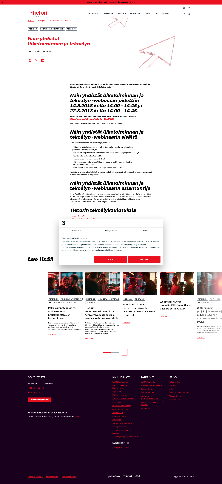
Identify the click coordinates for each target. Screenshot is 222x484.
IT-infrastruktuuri (119, 395)
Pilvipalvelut (117, 413)
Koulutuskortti (147, 389)
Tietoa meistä (174, 382)
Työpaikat (173, 385)
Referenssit (145, 408)
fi (187, 7)
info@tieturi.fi (34, 392)
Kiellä (110, 259)
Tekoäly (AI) (117, 420)
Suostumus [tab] (76, 231)
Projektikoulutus (119, 416)
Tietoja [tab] (145, 231)
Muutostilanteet (147, 392)
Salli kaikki (144, 259)
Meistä (147, 14)
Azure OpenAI (78, 216)
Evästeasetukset (69, 477)
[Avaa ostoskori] (189, 13)
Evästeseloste (52, 477)
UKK (171, 389)
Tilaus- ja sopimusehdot (179, 392)
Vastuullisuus (174, 399)
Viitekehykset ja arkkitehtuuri (125, 437)
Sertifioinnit (108, 14)
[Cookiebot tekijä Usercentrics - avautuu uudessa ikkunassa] (150, 223)
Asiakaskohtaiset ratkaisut (152, 385)
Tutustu (132, 2)
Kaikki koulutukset (120, 382)
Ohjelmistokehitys (120, 409)
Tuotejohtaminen (119, 427)
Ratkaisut (121, 14)
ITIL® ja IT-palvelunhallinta (123, 399)
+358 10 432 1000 (36, 388)
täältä (77, 417)
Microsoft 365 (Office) (121, 406)
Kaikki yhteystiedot (40, 399)
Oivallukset (135, 14)
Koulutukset (93, 14)
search (184, 13)
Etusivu (31, 21)
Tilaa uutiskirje (175, 396)
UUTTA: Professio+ (162, 14)
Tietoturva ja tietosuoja (122, 423)
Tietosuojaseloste (35, 477)
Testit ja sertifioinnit (120, 447)
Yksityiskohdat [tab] (111, 231)
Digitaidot (116, 392)
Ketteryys (116, 402)
